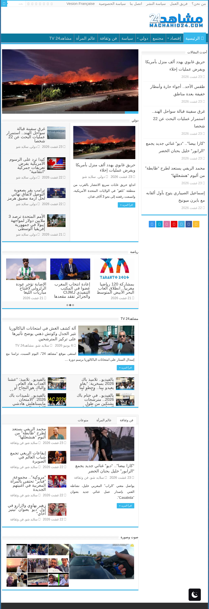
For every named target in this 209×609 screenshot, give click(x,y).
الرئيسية (193, 38)
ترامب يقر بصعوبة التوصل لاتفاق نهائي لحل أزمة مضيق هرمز (26, 194)
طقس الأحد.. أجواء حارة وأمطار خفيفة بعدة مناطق (91, 104)
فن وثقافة (108, 38)
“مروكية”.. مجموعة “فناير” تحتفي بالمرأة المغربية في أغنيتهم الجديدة (28, 483)
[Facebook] (47, 3)
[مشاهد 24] (176, 19)
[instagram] (28, 3)
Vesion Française (81, 4)
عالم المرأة (85, 38)
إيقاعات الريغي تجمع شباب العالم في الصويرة (28, 457)
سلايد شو (89, 177)
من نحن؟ (199, 4)
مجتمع (158, 38)
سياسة (127, 38)
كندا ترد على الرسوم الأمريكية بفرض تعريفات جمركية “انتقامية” (27, 165)
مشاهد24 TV (60, 38)
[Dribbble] (36, 3)
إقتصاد (175, 38)
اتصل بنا (136, 4)
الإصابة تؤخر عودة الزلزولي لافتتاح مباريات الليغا (31, 288)
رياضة (134, 252)
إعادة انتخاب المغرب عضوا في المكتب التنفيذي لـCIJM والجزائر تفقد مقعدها (72, 290)
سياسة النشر (156, 4)
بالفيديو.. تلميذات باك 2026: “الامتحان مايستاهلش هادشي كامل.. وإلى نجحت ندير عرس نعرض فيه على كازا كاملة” (37, 405)
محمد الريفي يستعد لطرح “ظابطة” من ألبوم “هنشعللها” (29, 433)
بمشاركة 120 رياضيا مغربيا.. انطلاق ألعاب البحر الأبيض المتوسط (115, 288)
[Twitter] (44, 3)
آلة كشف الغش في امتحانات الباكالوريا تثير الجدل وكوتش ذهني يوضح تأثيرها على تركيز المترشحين (42, 333)
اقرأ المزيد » (126, 204)
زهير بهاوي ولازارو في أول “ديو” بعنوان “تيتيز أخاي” (27, 509)
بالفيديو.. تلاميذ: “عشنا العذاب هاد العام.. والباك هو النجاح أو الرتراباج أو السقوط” (27, 385)
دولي (144, 38)
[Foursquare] (32, 3)
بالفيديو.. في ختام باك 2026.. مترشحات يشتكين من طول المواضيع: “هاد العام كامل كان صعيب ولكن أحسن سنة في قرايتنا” (105, 405)
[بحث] (4, 4)
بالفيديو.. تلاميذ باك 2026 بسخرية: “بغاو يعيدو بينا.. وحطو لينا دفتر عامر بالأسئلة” (96, 385)
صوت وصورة (129, 537)
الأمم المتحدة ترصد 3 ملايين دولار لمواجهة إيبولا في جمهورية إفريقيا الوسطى (27, 222)
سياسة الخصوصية (112, 4)
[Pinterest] (40, 3)
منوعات (83, 420)
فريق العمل (179, 4)
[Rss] (51, 3)
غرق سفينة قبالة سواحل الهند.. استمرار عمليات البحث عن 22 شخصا (25, 134)
